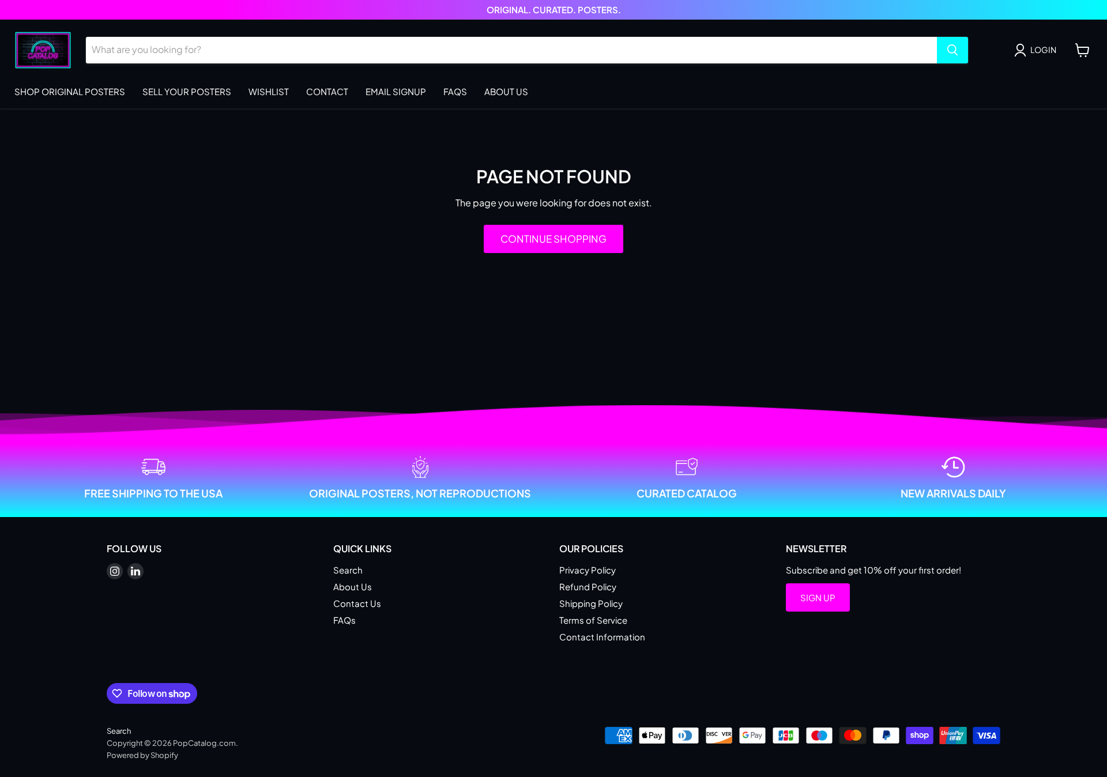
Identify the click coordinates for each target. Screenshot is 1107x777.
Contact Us (357, 603)
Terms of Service (593, 619)
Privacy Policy (587, 569)
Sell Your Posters (186, 91)
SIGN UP (817, 597)
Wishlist (268, 91)
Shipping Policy (591, 603)
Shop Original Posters (69, 91)
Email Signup (396, 91)
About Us (506, 91)
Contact (327, 91)
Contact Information (602, 636)
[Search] (952, 50)
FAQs (455, 91)
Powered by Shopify (142, 755)
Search (348, 569)
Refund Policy (587, 586)
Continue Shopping (553, 238)
